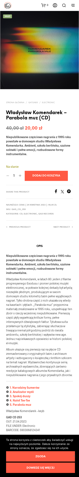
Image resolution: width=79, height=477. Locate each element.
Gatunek (33, 103)
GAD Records (46, 214)
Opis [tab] (39, 246)
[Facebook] (57, 192)
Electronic (48, 103)
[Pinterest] (70, 192)
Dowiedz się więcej (40, 468)
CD (20, 214)
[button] (44, 5)
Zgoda (40, 456)
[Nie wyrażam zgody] (74, 456)
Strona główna (15, 103)
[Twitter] (64, 192)
